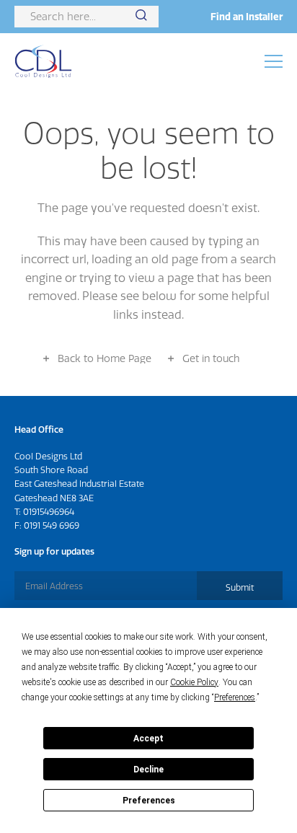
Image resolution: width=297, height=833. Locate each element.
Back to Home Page (104, 358)
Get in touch (210, 358)
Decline (148, 769)
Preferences (149, 800)
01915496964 (48, 511)
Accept (148, 738)
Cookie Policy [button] (194, 682)
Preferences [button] (234, 697)
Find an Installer (246, 16)
